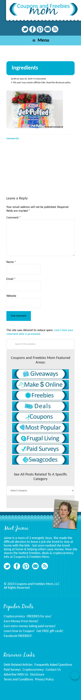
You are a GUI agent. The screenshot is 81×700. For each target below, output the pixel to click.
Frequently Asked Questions (53, 665)
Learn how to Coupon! (19, 631)
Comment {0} (12, 138)
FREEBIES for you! (39, 616)
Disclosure (37, 674)
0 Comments (40, 79)
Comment (13, 217)
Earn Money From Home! (21, 621)
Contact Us (53, 670)
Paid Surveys (12, 670)
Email (11, 279)
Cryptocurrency (14, 616)
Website (11, 296)
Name (11, 262)
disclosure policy (62, 83)
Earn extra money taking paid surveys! (30, 626)
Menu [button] (43, 40)
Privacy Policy (44, 679)
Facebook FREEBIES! (18, 636)
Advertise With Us (16, 674)
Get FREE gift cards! (50, 631)
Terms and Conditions (18, 679)
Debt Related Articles (18, 665)
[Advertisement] (34, 171)
